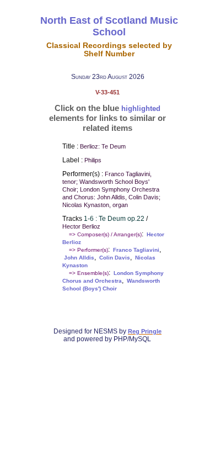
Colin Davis (114, 258)
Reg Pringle (145, 331)
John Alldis (79, 258)
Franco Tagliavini (136, 250)
